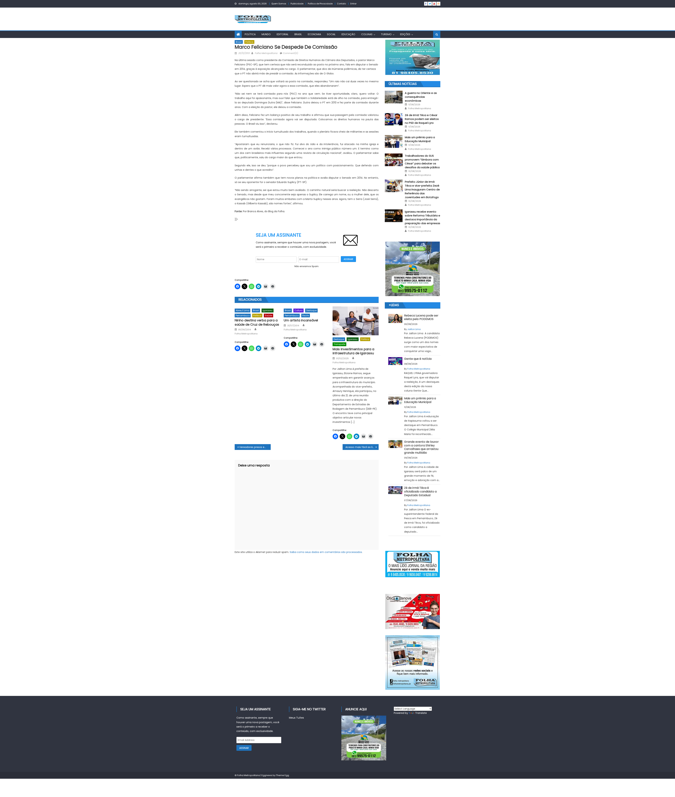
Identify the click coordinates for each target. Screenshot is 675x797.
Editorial (282, 34)
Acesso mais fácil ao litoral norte (362, 447)
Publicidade (297, 3)
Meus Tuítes (296, 717)
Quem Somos (278, 3)
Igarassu (267, 310)
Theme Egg (282, 775)
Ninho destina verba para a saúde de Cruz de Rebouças (257, 322)
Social (331, 34)
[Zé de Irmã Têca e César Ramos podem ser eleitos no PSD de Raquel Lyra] (394, 119)
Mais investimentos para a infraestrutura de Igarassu (353, 351)
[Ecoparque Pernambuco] (412, 269)
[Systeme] (412, 57)
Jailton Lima (414, 329)
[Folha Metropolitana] (412, 662)
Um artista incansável (301, 320)
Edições (405, 34)
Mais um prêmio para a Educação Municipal (420, 139)
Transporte (339, 344)
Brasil (298, 34)
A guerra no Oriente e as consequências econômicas (421, 97)
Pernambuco (243, 315)
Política (250, 34)
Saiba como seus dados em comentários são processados (326, 552)
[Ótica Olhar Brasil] (412, 611)
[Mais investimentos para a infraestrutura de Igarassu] (356, 320)
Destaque (311, 310)
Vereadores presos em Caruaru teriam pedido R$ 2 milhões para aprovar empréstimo (255, 447)
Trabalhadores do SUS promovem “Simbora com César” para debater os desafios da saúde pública (422, 161)
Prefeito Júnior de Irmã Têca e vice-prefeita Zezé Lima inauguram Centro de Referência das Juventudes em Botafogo (422, 189)
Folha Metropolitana (266, 53)
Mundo (266, 34)
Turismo (386, 34)
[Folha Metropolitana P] (412, 564)
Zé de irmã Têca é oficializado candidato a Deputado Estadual (420, 491)
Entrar (353, 3)
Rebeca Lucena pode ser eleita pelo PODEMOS (421, 317)
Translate (421, 713)
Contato (341, 3)
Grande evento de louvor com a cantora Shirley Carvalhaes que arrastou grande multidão (421, 447)
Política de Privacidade (320, 3)
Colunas (366, 34)
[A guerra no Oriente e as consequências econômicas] (394, 97)
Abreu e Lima (242, 310)
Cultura (298, 310)
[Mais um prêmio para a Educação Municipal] (394, 141)
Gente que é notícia (418, 359)
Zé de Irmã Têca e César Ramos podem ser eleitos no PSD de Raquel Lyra (422, 119)
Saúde (268, 315)
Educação (348, 34)
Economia (314, 34)
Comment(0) (290, 53)
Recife (305, 315)
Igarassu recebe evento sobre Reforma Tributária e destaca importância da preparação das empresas (422, 217)
